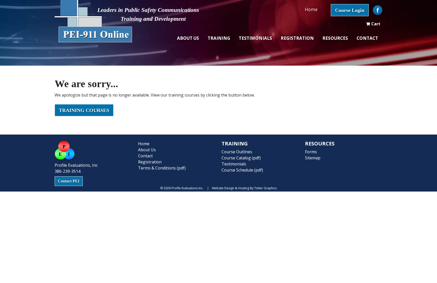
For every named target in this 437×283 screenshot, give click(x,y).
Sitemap (312, 158)
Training (219, 38)
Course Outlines (237, 152)
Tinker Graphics (265, 188)
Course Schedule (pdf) (242, 170)
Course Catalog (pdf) (241, 158)
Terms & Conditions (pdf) (162, 168)
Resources (335, 38)
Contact (367, 38)
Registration (297, 38)
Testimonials (255, 38)
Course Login (349, 10)
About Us (188, 38)
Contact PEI (68, 181)
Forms (311, 152)
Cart (375, 24)
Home (311, 9)
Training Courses (84, 110)
